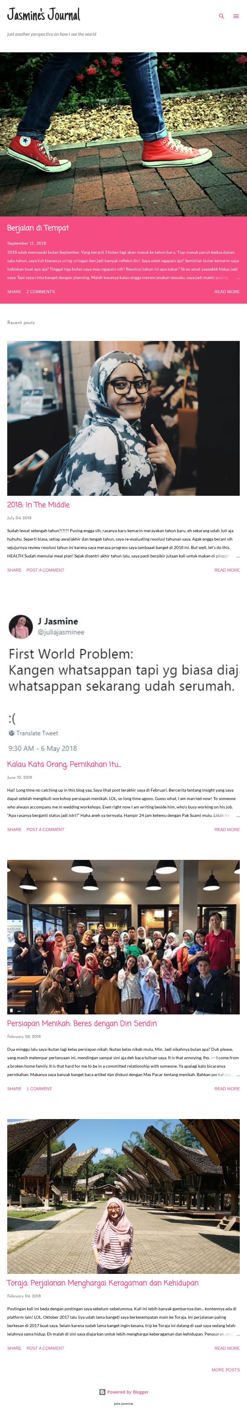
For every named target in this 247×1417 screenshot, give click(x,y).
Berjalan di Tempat (38, 228)
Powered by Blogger (127, 1392)
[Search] (221, 10)
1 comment (39, 1088)
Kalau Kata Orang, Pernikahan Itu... (64, 764)
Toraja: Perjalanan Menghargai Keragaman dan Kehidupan (103, 1283)
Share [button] (14, 291)
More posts (226, 1369)
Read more (227, 291)
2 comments (41, 291)
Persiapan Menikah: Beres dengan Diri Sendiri (82, 1023)
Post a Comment (45, 570)
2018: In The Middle (38, 505)
